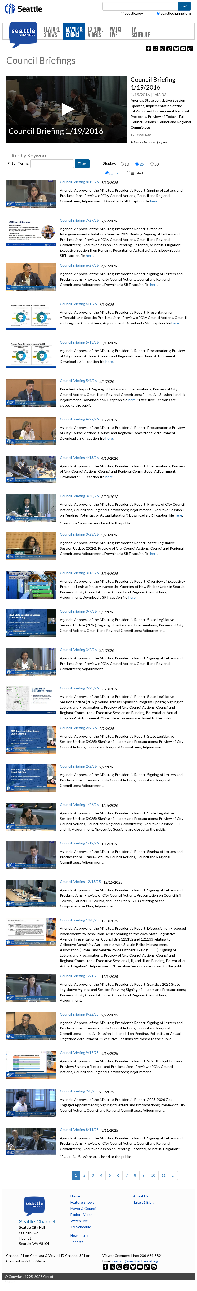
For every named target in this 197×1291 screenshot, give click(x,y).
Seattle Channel (37, 1221)
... (173, 1175)
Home (75, 1196)
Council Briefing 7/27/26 (79, 220)
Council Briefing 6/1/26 (78, 304)
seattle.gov (134, 13)
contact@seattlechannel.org (135, 1261)
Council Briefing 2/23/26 (79, 688)
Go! (184, 6)
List (116, 173)
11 (164, 1175)
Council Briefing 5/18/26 (79, 342)
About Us (141, 1196)
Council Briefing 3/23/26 (79, 534)
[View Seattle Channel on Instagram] (119, 1266)
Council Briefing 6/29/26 (79, 265)
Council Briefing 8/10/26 (79, 182)
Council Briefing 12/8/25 (79, 920)
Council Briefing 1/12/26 (79, 843)
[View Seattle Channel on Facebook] (105, 1266)
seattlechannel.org (176, 13)
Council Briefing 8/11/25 (79, 1129)
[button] (66, 109)
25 (142, 164)
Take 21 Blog (143, 1202)
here (153, 201)
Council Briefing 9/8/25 (78, 1091)
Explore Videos (95, 32)
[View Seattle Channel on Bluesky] (133, 1266)
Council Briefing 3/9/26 (78, 611)
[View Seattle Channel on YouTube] (140, 1266)
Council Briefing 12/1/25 (79, 976)
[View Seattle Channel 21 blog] (147, 1266)
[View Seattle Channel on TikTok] (126, 1266)
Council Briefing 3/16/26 (79, 573)
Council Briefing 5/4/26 (78, 380)
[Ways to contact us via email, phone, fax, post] (154, 1266)
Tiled (138, 173)
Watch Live (116, 32)
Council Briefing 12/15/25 (80, 881)
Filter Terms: (18, 163)
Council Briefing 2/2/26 (78, 766)
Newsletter (79, 1235)
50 (156, 164)
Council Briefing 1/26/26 (79, 804)
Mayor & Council (74, 32)
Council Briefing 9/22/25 (79, 1014)
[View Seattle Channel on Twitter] (112, 1266)
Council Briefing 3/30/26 (79, 496)
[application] (66, 109)
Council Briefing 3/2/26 (78, 649)
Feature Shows (52, 32)
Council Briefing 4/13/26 (79, 457)
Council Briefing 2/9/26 (78, 728)
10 (127, 164)
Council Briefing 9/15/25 (79, 1052)
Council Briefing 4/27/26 (79, 419)
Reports (76, 1242)
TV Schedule (141, 32)
